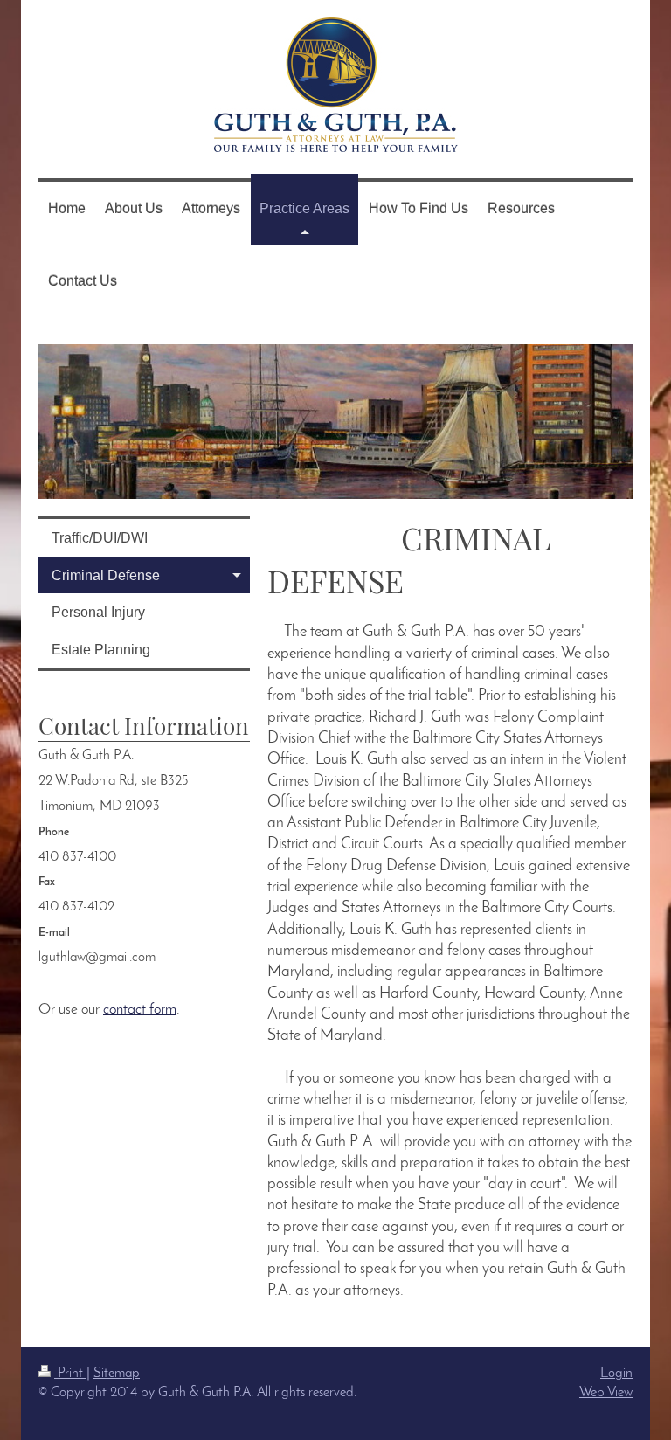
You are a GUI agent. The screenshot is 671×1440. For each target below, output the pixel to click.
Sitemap (116, 1374)
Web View (606, 1393)
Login (616, 1374)
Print (70, 1374)
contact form (139, 1009)
